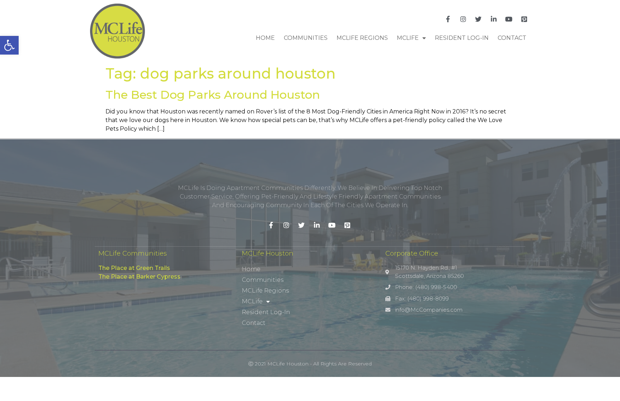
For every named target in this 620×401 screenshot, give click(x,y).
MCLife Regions (362, 37)
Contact (512, 37)
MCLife (408, 37)
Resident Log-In (462, 37)
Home (265, 37)
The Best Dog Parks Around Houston (212, 95)
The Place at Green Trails (134, 268)
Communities (306, 37)
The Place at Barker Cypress (139, 276)
